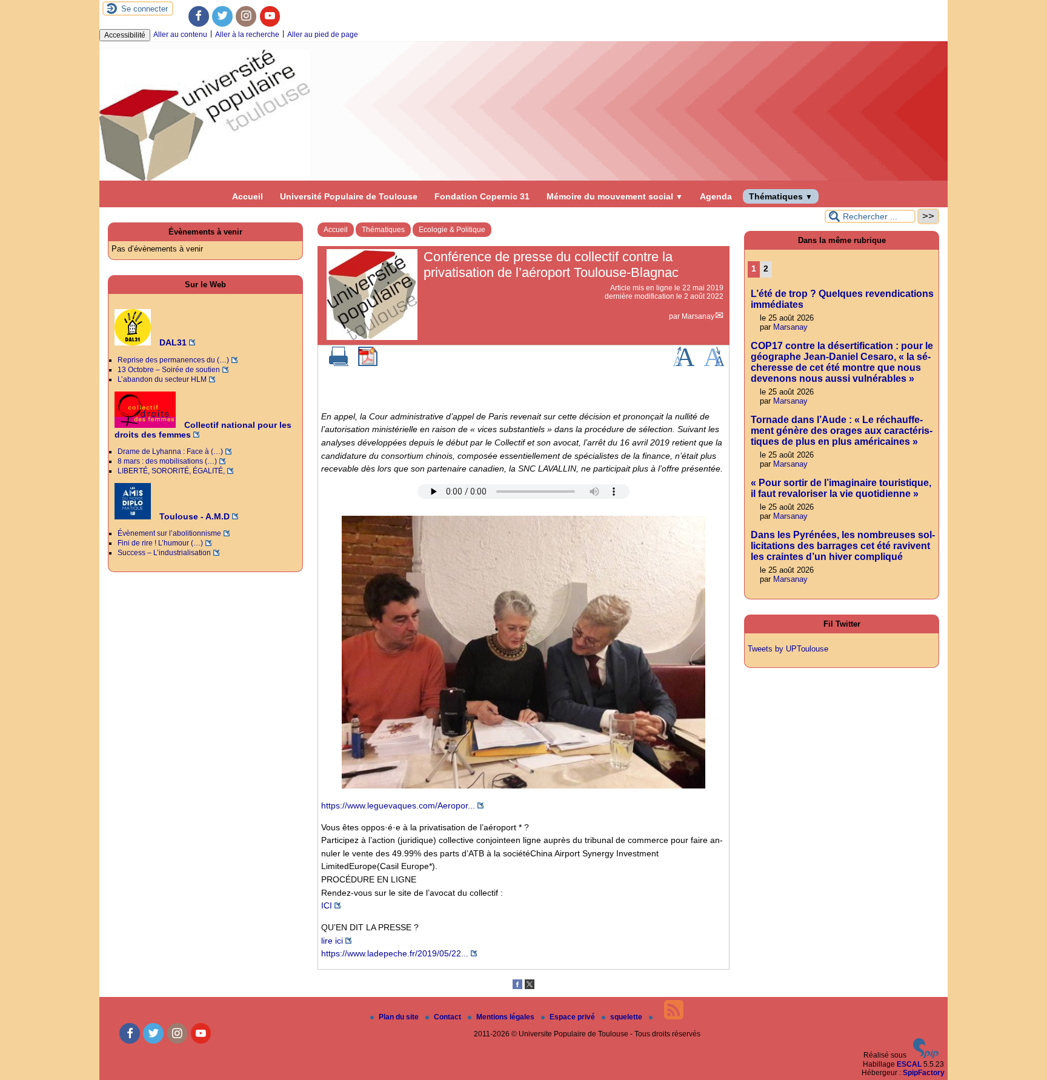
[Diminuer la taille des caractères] (714, 363)
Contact (448, 1017)
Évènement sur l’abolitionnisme (169, 533)
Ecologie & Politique (452, 229)
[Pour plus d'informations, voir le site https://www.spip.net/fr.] (925, 1056)
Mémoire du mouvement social (615, 196)
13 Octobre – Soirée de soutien (169, 369)
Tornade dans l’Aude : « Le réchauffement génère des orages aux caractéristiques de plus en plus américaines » (841, 431)
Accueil (247, 196)
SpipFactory (924, 1072)
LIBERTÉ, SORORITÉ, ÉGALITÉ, (171, 471)
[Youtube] (270, 16)
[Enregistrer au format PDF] (367, 363)
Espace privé (573, 1017)
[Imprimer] (338, 363)
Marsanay (698, 316)
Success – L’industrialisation (164, 552)
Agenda (716, 196)
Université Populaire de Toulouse (348, 196)
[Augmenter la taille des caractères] (683, 363)
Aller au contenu (180, 34)
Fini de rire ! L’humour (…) (160, 543)
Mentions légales (506, 1017)
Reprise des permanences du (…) (173, 360)
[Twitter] (222, 16)
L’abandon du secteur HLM (162, 379)
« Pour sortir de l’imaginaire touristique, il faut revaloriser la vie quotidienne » (841, 488)
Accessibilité (124, 35)
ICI (326, 905)
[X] (529, 986)
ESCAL (909, 1064)
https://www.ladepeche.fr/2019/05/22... (394, 953)
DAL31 (172, 342)
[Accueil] (523, 178)
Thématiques (781, 196)
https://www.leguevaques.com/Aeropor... (398, 805)
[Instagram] (246, 16)
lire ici (332, 940)
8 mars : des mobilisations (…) (167, 461)
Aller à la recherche (247, 34)
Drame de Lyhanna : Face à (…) (170, 451)
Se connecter (144, 8)
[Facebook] (198, 16)
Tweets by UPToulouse (788, 648)
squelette (627, 1017)
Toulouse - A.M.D (193, 516)
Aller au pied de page (322, 34)
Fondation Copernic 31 (482, 196)
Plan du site (399, 1017)
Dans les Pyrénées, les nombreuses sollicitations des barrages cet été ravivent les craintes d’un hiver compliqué (843, 546)
